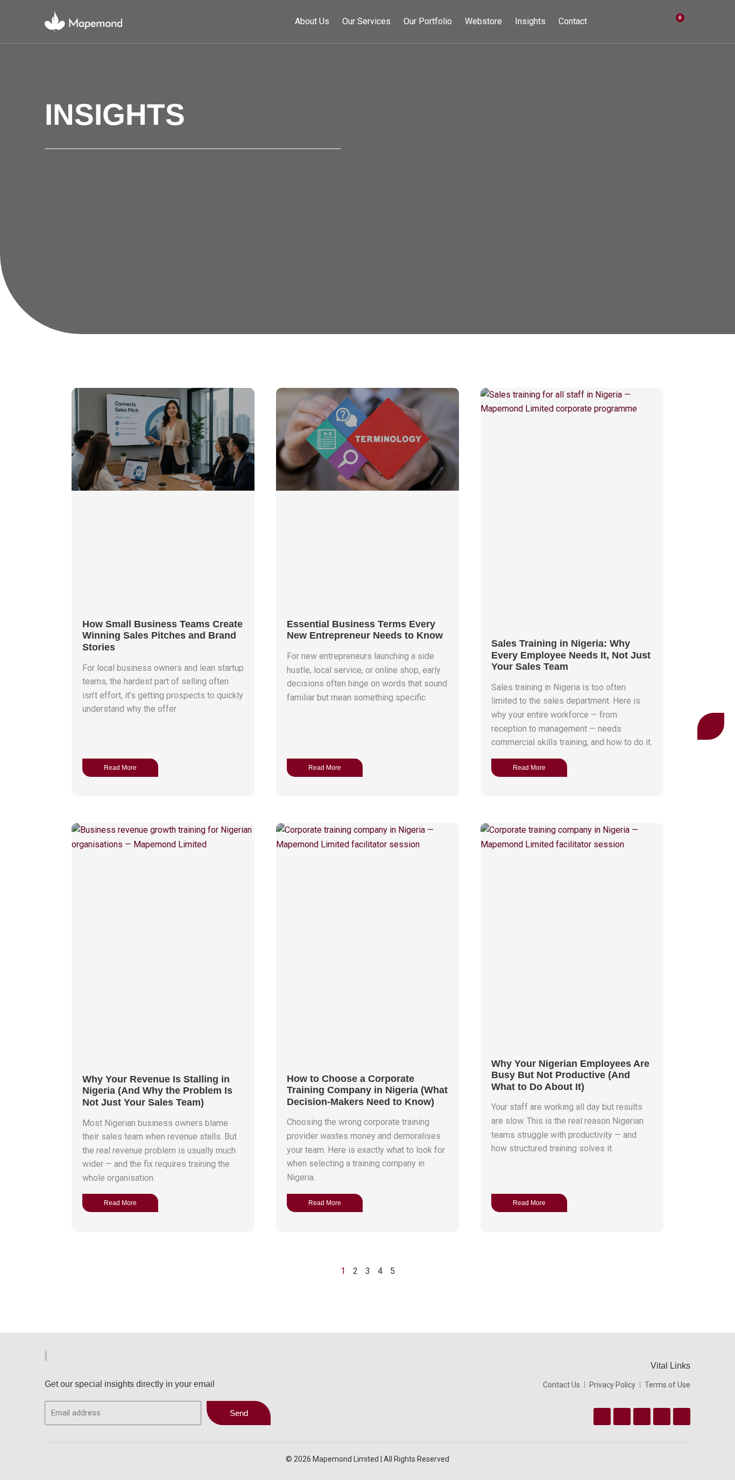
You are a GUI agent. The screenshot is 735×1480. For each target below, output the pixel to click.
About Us (312, 21)
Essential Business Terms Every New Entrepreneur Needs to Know (365, 630)
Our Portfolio (428, 21)
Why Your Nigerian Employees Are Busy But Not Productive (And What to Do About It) (570, 1075)
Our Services (366, 21)
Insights (530, 21)
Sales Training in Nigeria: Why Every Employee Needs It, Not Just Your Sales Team (571, 655)
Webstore (483, 21)
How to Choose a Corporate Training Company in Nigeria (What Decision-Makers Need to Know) (367, 1090)
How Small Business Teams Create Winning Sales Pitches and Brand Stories (162, 636)
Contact (573, 21)
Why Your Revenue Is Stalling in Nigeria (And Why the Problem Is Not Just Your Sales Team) (157, 1091)
